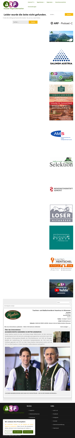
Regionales (49, 2)
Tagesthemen (40, 2)
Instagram (55, 417)
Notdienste (32, 417)
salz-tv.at (55, 410)
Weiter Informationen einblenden (31, 326)
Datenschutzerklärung (58, 424)
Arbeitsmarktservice (34, 414)
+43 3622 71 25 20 (66, 319)
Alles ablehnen (17, 432)
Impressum (56, 428)
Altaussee (65, 315)
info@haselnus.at (66, 321)
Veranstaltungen (32, 6)
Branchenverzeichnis (60, 2)
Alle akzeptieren (28, 432)
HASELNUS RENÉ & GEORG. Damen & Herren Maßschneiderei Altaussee (53, 323)
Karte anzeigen (64, 326)
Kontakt (55, 421)
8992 (69, 315)
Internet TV (31, 2)
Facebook (55, 414)
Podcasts (31, 421)
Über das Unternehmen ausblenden (13, 326)
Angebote (31, 410)
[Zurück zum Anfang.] (70, 326)
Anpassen (8, 432)
